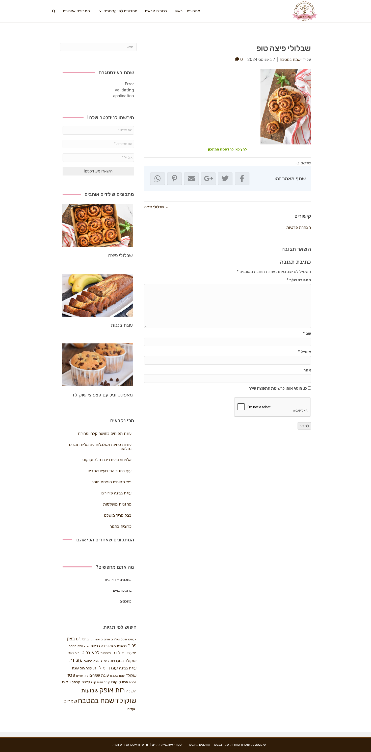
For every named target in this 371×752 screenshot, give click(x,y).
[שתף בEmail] (191, 178)
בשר (113, 646)
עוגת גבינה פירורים (116, 493)
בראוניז (122, 646)
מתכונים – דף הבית (118, 580)
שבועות (89, 690)
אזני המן (95, 639)
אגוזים (132, 639)
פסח (70, 675)
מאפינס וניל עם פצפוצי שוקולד (102, 395)
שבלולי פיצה (120, 255)
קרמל (76, 682)
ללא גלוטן (90, 653)
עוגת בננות (122, 325)
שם (307, 333)
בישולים (82, 638)
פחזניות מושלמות (117, 504)
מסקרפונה (116, 661)
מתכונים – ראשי (187, 11)
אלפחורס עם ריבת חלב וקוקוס (107, 459)
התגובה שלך (299, 280)
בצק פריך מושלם (117, 515)
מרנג (103, 661)
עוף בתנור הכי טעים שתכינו (109, 470)
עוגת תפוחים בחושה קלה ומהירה (104, 433)
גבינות (95, 646)
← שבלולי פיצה (156, 207)
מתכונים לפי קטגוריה (120, 11)
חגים (80, 646)
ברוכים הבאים (156, 11)
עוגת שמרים (99, 675)
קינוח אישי (103, 682)
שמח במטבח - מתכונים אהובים (209, 744)
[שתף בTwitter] (225, 178)
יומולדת (119, 653)
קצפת (85, 682)
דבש (86, 646)
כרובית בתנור (120, 526)
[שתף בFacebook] (242, 178)
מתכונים (125, 601)
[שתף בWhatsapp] (157, 178)
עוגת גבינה (128, 668)
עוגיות (76, 660)
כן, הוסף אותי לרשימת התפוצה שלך (278, 388)
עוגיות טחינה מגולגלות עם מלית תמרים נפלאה (100, 446)
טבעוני (132, 653)
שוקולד (126, 700)
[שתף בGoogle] (208, 178)
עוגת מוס (86, 668)
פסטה (133, 682)
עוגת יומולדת (105, 668)
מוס (77, 653)
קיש (93, 682)
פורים (79, 676)
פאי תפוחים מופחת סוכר (111, 482)
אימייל (304, 351)
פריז (125, 682)
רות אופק (112, 690)
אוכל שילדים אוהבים (114, 639)
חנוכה (72, 646)
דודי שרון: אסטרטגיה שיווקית (131, 744)
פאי (86, 676)
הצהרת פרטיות (298, 227)
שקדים (132, 709)
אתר (307, 370)
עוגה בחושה (91, 661)
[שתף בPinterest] (174, 178)
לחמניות (105, 653)
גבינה (105, 646)
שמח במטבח (96, 700)
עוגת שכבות (117, 676)
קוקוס (116, 682)
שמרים (70, 701)
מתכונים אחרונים (76, 11)
